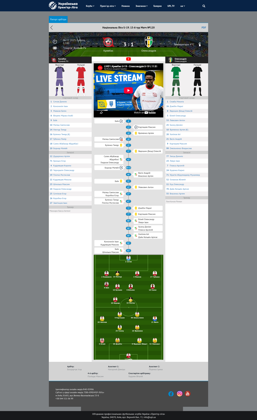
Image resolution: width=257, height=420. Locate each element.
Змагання (141, 5)
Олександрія (148, 50)
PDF (204, 27)
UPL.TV (171, 5)
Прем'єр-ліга (107, 5)
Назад (52, 27)
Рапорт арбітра (58, 19)
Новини (126, 5)
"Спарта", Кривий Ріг (74, 47)
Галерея (157, 5)
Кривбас (108, 50)
